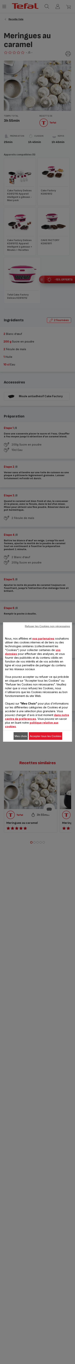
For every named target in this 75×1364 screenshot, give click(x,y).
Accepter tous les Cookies (45, 736)
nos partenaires (43, 638)
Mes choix (21, 736)
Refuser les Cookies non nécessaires (47, 626)
